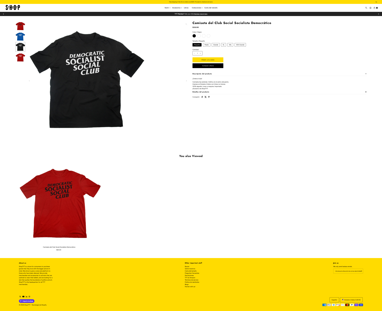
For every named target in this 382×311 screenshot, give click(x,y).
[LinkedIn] (26, 296)
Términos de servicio (191, 280)
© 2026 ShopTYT (24, 305)
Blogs (187, 284)
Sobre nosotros (190, 269)
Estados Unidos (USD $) (352, 300)
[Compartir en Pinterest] (208, 96)
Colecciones (196, 8)
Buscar (187, 266)
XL (223, 45)
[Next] (378, 14)
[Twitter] (20, 296)
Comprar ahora (208, 66)
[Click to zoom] (186, 24)
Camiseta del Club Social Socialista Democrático (59, 247)
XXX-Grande (240, 45)
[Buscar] (366, 7)
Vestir (167, 8)
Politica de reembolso (192, 282)
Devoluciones (189, 275)
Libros (186, 8)
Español (334, 300)
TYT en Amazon (190, 278)
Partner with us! (190, 287)
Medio (207, 45)
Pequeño (197, 45)
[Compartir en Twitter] (205, 96)
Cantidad (195, 49)
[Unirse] (360, 271)
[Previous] (4, 14)
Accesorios (176, 8)
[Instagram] (29, 296)
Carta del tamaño (210, 8)
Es (376, 2)
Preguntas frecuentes (192, 273)
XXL (230, 45)
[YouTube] (23, 296)
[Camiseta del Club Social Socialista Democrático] (59, 202)
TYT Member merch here (199, 14)
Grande (215, 45)
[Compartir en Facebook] (202, 96)
